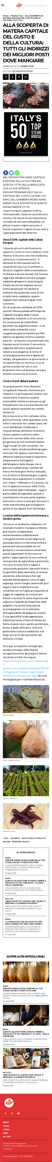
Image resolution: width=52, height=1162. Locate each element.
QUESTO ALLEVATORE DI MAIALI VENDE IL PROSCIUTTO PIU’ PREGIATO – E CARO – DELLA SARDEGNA (25, 883)
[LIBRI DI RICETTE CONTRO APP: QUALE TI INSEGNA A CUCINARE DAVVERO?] (26, 1058)
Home (6, 16)
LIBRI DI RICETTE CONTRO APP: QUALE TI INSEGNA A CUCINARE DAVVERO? (25, 902)
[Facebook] (6, 77)
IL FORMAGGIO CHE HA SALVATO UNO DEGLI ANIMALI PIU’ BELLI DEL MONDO (23, 923)
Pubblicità (7, 1149)
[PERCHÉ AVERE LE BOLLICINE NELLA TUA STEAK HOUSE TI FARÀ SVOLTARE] (26, 972)
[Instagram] (11, 1113)
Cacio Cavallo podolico (33, 838)
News (8, 858)
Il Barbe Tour (17, 16)
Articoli (9, 899)
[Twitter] (12, 77)
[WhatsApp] (26, 77)
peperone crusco (20, 842)
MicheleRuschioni (22, 71)
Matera (6, 842)
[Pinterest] (19, 77)
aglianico (15, 838)
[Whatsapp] (16, 172)
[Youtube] (18, 1113)
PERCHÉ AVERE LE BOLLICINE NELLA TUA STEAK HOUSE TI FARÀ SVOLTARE (25, 861)
